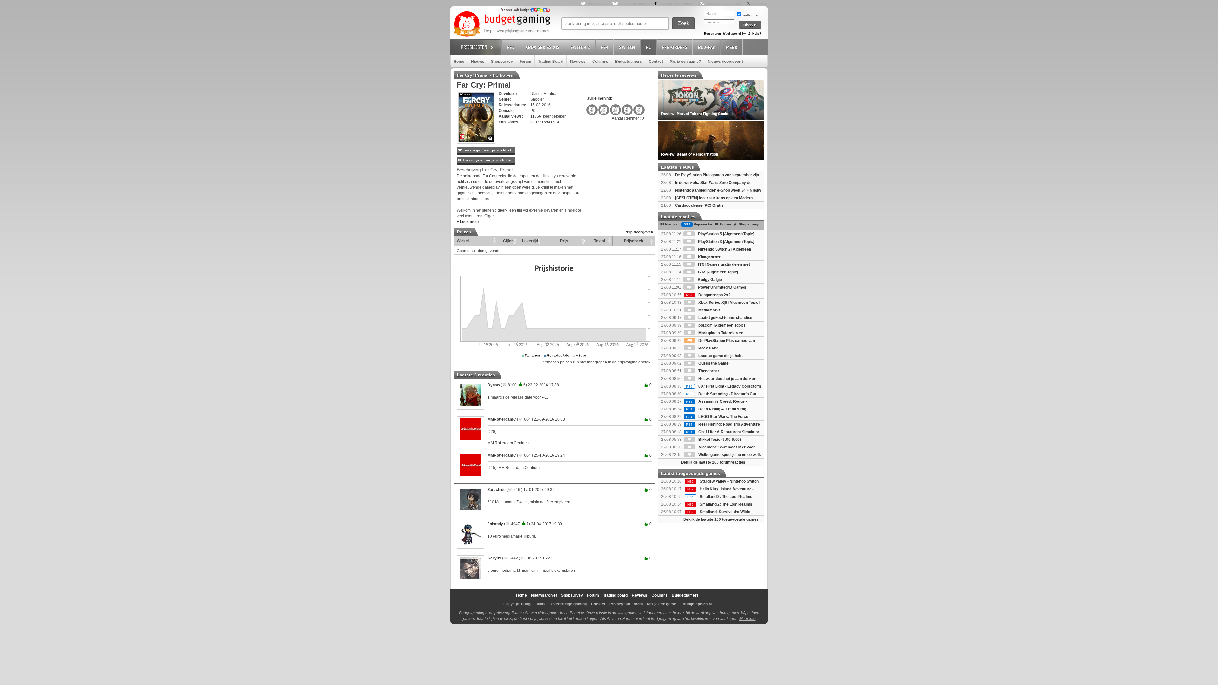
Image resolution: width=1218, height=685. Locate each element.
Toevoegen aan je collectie (487, 160)
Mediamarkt (708, 310)
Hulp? (756, 33)
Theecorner (708, 371)
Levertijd (530, 241)
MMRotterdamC (502, 419)
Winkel (463, 241)
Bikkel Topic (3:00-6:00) (719, 439)
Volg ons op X (597, 3)
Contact (656, 61)
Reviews (578, 61)
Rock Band (707, 348)
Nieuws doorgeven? (725, 61)
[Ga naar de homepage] (501, 24)
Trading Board (550, 61)
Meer (731, 47)
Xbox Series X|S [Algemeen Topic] (728, 302)
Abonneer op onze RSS (723, 3)
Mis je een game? (685, 61)
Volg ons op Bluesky (635, 3)
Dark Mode (759, 3)
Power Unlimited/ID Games (721, 287)
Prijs (564, 241)
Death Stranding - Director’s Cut (721, 394)
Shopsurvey (502, 61)
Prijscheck (633, 241)
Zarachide (497, 489)
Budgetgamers (628, 61)
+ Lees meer (468, 221)
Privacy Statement (626, 604)
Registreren (712, 33)
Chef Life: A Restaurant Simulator (722, 432)
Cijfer (508, 241)
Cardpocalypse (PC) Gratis (699, 205)
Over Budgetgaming (569, 604)
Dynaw (494, 385)
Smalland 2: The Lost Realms (726, 496)
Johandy (495, 524)
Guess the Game (713, 363)
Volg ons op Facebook (676, 3)
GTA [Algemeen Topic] (717, 272)
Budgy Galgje (709, 279)
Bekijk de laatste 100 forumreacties (713, 462)
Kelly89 (494, 558)
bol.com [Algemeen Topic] (721, 325)
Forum (525, 61)
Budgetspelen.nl (697, 604)
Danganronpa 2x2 (708, 295)
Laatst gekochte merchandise (724, 318)
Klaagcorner (709, 257)
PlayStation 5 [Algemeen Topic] (725, 234)
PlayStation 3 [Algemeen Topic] (725, 241)
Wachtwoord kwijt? (736, 33)
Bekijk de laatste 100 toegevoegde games (721, 519)
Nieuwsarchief (544, 595)
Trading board (615, 595)
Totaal (599, 241)
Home (459, 61)
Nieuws (477, 61)
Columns (600, 61)
